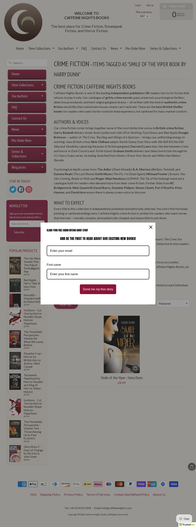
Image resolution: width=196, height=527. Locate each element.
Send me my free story (98, 289)
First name (54, 264)
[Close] (150, 227)
